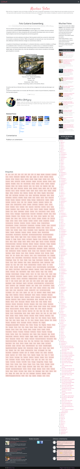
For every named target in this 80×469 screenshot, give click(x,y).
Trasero (7, 364)
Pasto (7, 320)
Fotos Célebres (18, 257)
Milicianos (28, 301)
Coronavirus (13, 227)
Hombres (50, 271)
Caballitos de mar (40, 200)
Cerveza (7, 213)
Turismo (42, 364)
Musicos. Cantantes (14, 308)
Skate (49, 350)
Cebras (15, 211)
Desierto (29, 232)
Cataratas (46, 209)
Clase (12, 218)
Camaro (24, 204)
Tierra (32, 359)
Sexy (7, 350)
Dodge (14, 239)
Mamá (11, 295)
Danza (47, 230)
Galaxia (29, 262)
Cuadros (8, 230)
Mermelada (41, 299)
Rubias (30, 343)
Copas (48, 225)
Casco (27, 209)
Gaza (15, 264)
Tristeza (25, 364)
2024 (61, 171)
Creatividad (23, 227)
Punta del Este (25, 334)
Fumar (51, 260)
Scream (40, 345)
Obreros (38, 313)
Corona (7, 227)
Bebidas (49, 190)
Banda (30, 188)
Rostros (22, 343)
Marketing (43, 297)
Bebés (45, 190)
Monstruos (8, 304)
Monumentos (20, 304)
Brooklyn (8, 200)
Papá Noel (11, 318)
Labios (7, 285)
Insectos (18, 278)
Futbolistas (20, 262)
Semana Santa (30, 348)
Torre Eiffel (24, 362)
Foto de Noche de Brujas (67, 346)
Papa (52, 315)
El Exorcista (52, 241)
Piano (27, 325)
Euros (37, 251)
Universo (12, 366)
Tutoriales (47, 364)
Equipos (13, 246)
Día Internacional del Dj (48, 234)
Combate (30, 220)
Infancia (54, 276)
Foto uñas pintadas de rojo (68, 368)
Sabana (38, 343)
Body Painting (36, 195)
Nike (44, 311)
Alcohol (41, 177)
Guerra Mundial (50, 267)
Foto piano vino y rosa (67, 352)
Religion (36, 336)
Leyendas (22, 288)
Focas (35, 255)
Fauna (22, 253)
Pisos (19, 327)
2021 (61, 211)
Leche (40, 285)
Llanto (7, 290)
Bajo (53, 186)
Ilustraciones (19, 276)
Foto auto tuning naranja (40, 124)
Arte (21, 183)
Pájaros (16, 315)
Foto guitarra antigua (67, 381)
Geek (18, 264)
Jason (27, 281)
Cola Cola (52, 218)
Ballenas (8, 188)
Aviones (37, 186)
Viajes (25, 371)
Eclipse (15, 241)
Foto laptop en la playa (67, 353)
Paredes (28, 318)
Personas (29, 322)
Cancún (7, 207)
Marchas (22, 297)
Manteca (38, 295)
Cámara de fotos (18, 204)
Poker (21, 329)
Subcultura (50, 352)
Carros (48, 207)
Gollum (51, 264)
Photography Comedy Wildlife (12, 325)
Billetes (39, 193)
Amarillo (31, 179)
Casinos (36, 209)
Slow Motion (8, 352)
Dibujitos (8, 237)
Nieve (41, 311)
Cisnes (52, 216)
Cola (48, 218)
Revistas (26, 338)
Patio (10, 320)
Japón (20, 281)
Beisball (54, 190)
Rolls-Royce (37, 341)
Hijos (17, 271)
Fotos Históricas (27, 257)
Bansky (40, 188)
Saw (37, 345)
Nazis (11, 311)
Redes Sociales (9, 336)
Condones (33, 223)
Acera (7, 177)
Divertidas (8, 239)
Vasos (42, 366)
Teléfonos (31, 357)
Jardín (24, 281)
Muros (48, 306)
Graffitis (21, 267)
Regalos (27, 336)
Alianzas (51, 177)
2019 (61, 248)
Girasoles (39, 264)
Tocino (50, 359)
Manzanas (50, 295)
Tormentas (12, 362)
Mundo (39, 306)
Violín (21, 373)
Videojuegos (38, 371)
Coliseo (16, 220)
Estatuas (45, 248)
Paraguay (23, 318)
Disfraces (44, 237)
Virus (27, 373)
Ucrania (52, 364)
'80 (6, 174)
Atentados (8, 186)
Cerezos (53, 211)
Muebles (8, 306)
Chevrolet (46, 213)
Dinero (24, 237)
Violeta (17, 373)
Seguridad (20, 348)
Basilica (28, 190)
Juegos (46, 281)
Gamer (41, 262)
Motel (37, 304)
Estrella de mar (12, 251)
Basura (36, 190)
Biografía (44, 193)
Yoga (30, 375)
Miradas (33, 301)
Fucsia (29, 260)
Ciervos (39, 216)
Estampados (39, 248)
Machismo (39, 292)
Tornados (18, 362)
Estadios (26, 248)
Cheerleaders (40, 213)
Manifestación (28, 295)
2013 (9, 174)
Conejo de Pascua (45, 223)
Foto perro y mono (66, 402)
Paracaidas (17, 318)
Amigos (40, 179)
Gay (11, 264)
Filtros (22, 255)
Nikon (47, 311)
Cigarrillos (44, 216)
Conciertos (22, 223)
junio (62, 145)
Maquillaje (8, 297)
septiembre (64, 157)
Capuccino (31, 207)
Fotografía (52, 255)
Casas (18, 209)
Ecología (20, 241)
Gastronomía (47, 262)
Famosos (18, 253)
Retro (22, 338)
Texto (7, 359)
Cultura (24, 230)
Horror (32, 274)
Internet (40, 278)
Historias (38, 271)
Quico (31, 334)
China (18, 216)
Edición (24, 241)
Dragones (35, 239)
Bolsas (52, 195)
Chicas (54, 213)
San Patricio (48, 343)
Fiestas (7, 255)
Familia (13, 253)
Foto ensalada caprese (67, 356)
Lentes (7, 288)
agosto (63, 142)
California (47, 202)
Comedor (36, 220)
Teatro (52, 355)
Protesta (39, 332)
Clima (20, 218)
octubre (63, 156)
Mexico (12, 301)
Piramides (11, 327)
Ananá (52, 179)
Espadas (8, 248)
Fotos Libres (34, 257)
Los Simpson (8, 292)
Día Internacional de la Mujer (35, 234)
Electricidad (19, 244)
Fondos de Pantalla (42, 255)
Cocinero (34, 218)
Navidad (7, 311)
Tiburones (28, 359)
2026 (61, 140)
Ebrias (11, 241)
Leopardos (16, 288)
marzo (63, 166)
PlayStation (49, 327)
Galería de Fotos (35, 262)
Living (49, 288)
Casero (31, 209)
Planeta (27, 327)
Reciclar (53, 334)
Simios (35, 350)
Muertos (21, 306)
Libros (27, 288)
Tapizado (33, 355)
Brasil (46, 197)
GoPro (7, 267)
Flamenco (26, 255)
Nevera (19, 311)
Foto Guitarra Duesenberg (68, 355)
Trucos (33, 364)
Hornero (28, 274)
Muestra (26, 306)
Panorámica (47, 315)
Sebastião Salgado (47, 345)
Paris (36, 318)
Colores (20, 220)
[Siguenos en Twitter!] (38, 442)
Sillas (15, 350)
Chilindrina (8, 216)
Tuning (37, 364)
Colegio (7, 220)
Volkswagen (32, 373)
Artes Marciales (27, 183)
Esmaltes (46, 246)
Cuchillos (16, 230)
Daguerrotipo (42, 230)
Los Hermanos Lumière (45, 290)
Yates (26, 375)
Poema (12, 329)
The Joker (18, 359)
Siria (46, 350)
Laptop (36, 285)
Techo (7, 357)
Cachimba (8, 202)
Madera (44, 292)
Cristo (43, 227)
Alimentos (8, 179)
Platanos (40, 327)
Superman (12, 355)
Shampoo (11, 350)
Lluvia (14, 290)
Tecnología (17, 357)
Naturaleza (49, 308)
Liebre (30, 288)
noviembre (64, 154)
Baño (48, 188)
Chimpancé (13, 216)
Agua (31, 177)
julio (62, 143)
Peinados (37, 320)
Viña (14, 373)
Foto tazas (64, 350)
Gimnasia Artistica (32, 264)
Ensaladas (53, 244)
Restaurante (12, 338)
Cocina (29, 218)
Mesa (46, 299)
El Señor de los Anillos (10, 244)
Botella (30, 197)
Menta (36, 299)
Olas (42, 313)
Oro (48, 313)
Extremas (49, 251)
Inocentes (13, 278)
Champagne (17, 213)
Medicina (24, 299)
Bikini (35, 193)
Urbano (19, 366)
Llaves (11, 290)
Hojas (46, 271)
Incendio (36, 276)
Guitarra (25, 26)
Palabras (21, 315)
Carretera (43, 207)
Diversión (50, 237)
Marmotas (49, 297)
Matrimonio (13, 299)
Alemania (46, 177)
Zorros (48, 375)
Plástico (36, 327)
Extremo (54, 251)
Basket (32, 190)
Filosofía (18, 255)
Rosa (14, 343)
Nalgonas (27, 308)
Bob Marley (21, 195)
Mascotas (8, 299)
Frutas (21, 260)
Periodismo (13, 322)
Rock (29, 341)
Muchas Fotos (40, 8)
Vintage (10, 373)
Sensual (44, 348)
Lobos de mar (20, 290)
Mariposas (37, 297)
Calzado (7, 204)
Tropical (29, 364)
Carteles (7, 209)
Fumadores (46, 260)
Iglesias (7, 276)
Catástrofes (51, 209)
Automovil (25, 186)
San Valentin (8, 345)
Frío (18, 260)
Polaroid (25, 329)
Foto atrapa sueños (66, 361)
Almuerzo (17, 179)
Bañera (44, 188)
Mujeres (30, 306)
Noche (11, 313)
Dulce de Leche (52, 239)
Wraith (23, 375)
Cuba (12, 230)
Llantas (52, 288)
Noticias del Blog (18, 313)
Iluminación (12, 276)
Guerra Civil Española (41, 267)
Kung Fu (24, 283)
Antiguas (34, 181)
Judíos (42, 281)
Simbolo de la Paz (29, 350)
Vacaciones (29, 366)
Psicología (49, 332)
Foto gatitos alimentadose (68, 396)
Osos (51, 313)
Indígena (49, 276)
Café (22, 202)
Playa (45, 327)
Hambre (42, 269)
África (27, 177)
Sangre (13, 345)
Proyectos (44, 332)
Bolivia (48, 195)
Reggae (31, 336)
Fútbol (15, 262)
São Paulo (18, 345)
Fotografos (8, 257)
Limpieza (39, 288)
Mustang (22, 308)
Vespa (11, 371)
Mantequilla (44, 295)
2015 (16, 174)
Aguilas (34, 177)
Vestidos (16, 371)
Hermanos (12, 271)
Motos (40, 304)
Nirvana (7, 313)
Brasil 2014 (51, 197)
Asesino (42, 183)
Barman (17, 190)
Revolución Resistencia (40, 338)
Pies (40, 325)
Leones (11, 288)
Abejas (38, 174)
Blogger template (63, 467)
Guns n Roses (17, 269)
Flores (31, 255)
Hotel (38, 274)
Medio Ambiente (30, 299)
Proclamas (20, 332)
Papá (7, 318)
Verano (43, 369)
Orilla (45, 313)
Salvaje (42, 343)
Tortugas (34, 362)
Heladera (54, 269)
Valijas (34, 366)
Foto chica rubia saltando (68, 385)
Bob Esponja (15, 195)
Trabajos (46, 362)
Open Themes (71, 467)
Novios (24, 313)
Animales (23, 181)
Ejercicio (41, 241)
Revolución (32, 338)
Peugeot (43, 322)
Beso (21, 193)
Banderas (35, 188)
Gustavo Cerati (24, 269)
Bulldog (28, 200)
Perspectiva (35, 322)
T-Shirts (20, 355)
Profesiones (33, 332)
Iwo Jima (16, 281)
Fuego (33, 260)
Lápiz (32, 285)
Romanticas (47, 341)
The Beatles (12, 359)
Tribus (20, 364)
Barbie (54, 188)
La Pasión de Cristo (49, 283)
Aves (33, 186)
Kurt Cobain (30, 283)
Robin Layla (20, 341)
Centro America (42, 211)
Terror (46, 357)
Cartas (52, 207)
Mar (12, 297)
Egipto (37, 241)
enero (62, 169)
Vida (33, 371)
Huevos (42, 274)
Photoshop (22, 325)
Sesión (52, 348)
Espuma (16, 248)
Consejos (16, 225)
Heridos (7, 271)
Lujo (29, 292)
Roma (42, 341)
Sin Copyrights (41, 350)
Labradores (12, 285)
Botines (38, 197)
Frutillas (25, 260)
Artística (38, 183)
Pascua (49, 318)
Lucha (21, 292)
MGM (16, 301)
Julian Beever (8, 283)
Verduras (53, 369)
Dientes (16, 237)
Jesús (31, 281)
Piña (7, 327)
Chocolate (23, 216)
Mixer (37, 301)
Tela (21, 357)
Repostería (46, 336)
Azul (41, 186)
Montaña (14, 304)
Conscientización (9, 225)
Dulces (7, 241)
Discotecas (34, 237)
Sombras (37, 352)
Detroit (39, 232)
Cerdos (48, 211)
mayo (62, 147)
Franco (49, 257)
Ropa (52, 341)
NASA (39, 308)
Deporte (12, 232)
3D (35, 174)
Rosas (17, 343)
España (12, 248)
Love (13, 292)
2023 (32, 174)
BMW (7, 195)
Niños (51, 311)
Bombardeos (9, 197)
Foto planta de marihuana (68, 373)
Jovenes (38, 281)
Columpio (25, 220)
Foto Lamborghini (66, 377)
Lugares (25, 292)
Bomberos (15, 197)
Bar (51, 188)
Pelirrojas (47, 320)
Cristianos (38, 227)
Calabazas (30, 202)
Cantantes (22, 207)
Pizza (23, 327)
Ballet (12, 188)
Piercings (36, 325)
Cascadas (23, 209)
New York (24, 311)
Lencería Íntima (46, 285)
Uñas (16, 366)
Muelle (12, 306)
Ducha (39, 239)
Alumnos (27, 179)
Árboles (50, 181)
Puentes (7, 334)
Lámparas (28, 285)
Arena (54, 181)
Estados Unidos (32, 248)
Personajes (23, 322)
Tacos (28, 355)
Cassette (41, 209)
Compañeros (46, 220)
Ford (48, 255)
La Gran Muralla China (39, 283)
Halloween (36, 269)
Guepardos (29, 267)
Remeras (41, 336)
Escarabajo (23, 246)
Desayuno (24, 232)
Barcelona (8, 190)
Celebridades (21, 211)
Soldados (32, 352)
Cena (36, 211)
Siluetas (22, 350)
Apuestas (45, 181)
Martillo (54, 297)
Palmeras (26, 315)
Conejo (38, 223)
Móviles (45, 304)
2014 (12, 174)
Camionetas (35, 204)
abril (62, 148)
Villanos (51, 371)
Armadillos (13, 183)
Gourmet (16, 267)
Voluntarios (38, 373)
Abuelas (42, 174)
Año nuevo (39, 181)
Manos (33, 295)
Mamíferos (15, 295)
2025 (61, 151)
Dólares (23, 239)
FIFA (11, 255)
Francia (40, 257)
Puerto (16, 334)
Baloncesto (20, 188)
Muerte (16, 306)
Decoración (52, 230)
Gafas (25, 262)
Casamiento (13, 209)
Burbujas (34, 200)
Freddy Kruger (9, 260)
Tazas (46, 355)
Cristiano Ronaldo (31, 227)
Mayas (19, 299)
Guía (7, 269)
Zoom (44, 375)
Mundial (35, 306)
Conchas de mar (9, 223)
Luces (17, 292)
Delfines (7, 232)
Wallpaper (44, 373)
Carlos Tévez (37, 207)
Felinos (26, 253)
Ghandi (25, 264)
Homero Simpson (15, 274)
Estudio (29, 251)
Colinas (11, 220)
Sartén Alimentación (30, 345)
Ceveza (12, 213)
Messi (50, 299)
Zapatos (34, 375)
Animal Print (17, 181)
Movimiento (50, 304)
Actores (11, 177)
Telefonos (25, 357)
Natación (44, 308)
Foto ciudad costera (66, 358)
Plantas (31, 327)
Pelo (51, 320)
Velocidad (8, 369)
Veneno (24, 369)
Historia (33, 271)
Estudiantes (24, 251)
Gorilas (11, 267)
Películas (42, 320)
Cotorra (18, 227)
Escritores (35, 246)
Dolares (19, 239)
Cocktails (39, 218)
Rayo (49, 334)
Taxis (42, 355)
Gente (21, 264)
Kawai (13, 283)
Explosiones (43, 251)
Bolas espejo (43, 195)
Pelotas (54, 320)
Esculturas (40, 246)
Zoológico (39, 375)
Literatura (44, 288)
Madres (49, 292)
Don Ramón (29, 239)
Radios (34, 334)
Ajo (38, 177)
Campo (46, 204)
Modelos (45, 301)
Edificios (28, 241)
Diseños (39, 237)
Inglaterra (8, 278)
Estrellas (19, 251)
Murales (44, 306)
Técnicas (12, 357)
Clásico (16, 218)
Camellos (29, 204)
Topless (7, 362)
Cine (49, 216)
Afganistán (23, 177)
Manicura (21, 295)
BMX (10, 195)
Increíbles (41, 276)
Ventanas (39, 369)
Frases (54, 257)
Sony (41, 352)
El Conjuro (46, 241)
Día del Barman (17, 234)
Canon (17, 207)
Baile (50, 186)
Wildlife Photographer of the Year (13, 375)
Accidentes (54, 174)
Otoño (54, 313)
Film (14, 255)
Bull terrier (24, 200)
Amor (48, 179)
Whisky (48, 373)
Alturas (22, 179)
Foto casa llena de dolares (34, 124)
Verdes (48, 369)
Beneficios (16, 193)
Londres (26, 290)
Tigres (36, 359)
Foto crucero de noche (67, 400)
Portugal (34, 329)
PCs (29, 320)
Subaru (45, 352)
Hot (35, 274)
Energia (48, 244)
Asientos (47, 183)
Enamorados (42, 244)
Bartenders (22, 190)
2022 (29, 174)
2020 (26, 174)
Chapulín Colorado (25, 213)
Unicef (7, 366)
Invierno (45, 278)
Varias (38, 366)
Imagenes (30, 26)
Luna (32, 292)
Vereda (7, 371)
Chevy (50, 213)
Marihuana (27, 297)
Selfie (24, 348)
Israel (7, 281)
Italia (12, 281)
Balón (15, 188)
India (45, 276)
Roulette (26, 343)
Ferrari (42, 253)
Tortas (29, 362)
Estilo (7, 251)
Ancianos (8, 181)
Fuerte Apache (39, 260)
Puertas (12, 334)
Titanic (43, 359)
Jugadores (51, 281)
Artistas (33, 183)
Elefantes (31, 244)
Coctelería (44, 218)
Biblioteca (25, 193)
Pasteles (54, 318)
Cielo (32, 216)
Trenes (11, 364)
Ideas (54, 274)
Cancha (50, 204)
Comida (40, 220)
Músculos (53, 306)
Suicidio (7, 355)
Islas (53, 278)
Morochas (26, 304)
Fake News (8, 253)
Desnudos (34, 232)
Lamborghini (22, 285)
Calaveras (35, 202)
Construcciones (23, 225)
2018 (61, 267)
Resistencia (52, 336)
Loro (37, 290)
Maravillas (16, 297)
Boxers (42, 197)
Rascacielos (44, 334)
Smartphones (15, 352)
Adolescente (17, 177)
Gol (47, 264)
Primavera (15, 332)
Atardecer (52, 183)
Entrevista (8, 246)
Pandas (36, 315)
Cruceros (47, 227)
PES (39, 322)
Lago (17, 285)
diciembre (63, 153)
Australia (20, 186)
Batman (41, 190)
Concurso (28, 223)
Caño (26, 207)
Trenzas (16, 364)
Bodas (30, 195)
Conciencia (16, 223)
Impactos (30, 276)
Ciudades (8, 218)
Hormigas (22, 274)
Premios (48, 329)
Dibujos (12, 237)
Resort (7, 338)
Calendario (41, 202)
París (40, 318)
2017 (22, 174)
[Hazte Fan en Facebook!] (41, 442)
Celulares (27, 211)
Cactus (18, 202)
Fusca (11, 262)
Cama (11, 204)
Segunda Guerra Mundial (11, 348)
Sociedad (21, 352)
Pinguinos (44, 325)
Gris (24, 267)
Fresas (14, 260)
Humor (50, 274)
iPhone (49, 278)
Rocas (25, 341)
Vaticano (46, 366)
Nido (37, 311)
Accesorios (48, 174)
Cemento (32, 211)
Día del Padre (25, 234)
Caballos (47, 200)
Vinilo (55, 371)
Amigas (35, 179)
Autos (30, 186)
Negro (15, 311)
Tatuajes (38, 355)
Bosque (25, 197)
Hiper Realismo (22, 271)
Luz (35, 292)
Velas (51, 366)
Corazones (53, 225)
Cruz (51, 227)
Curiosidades (30, 230)
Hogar (42, 271)
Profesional (26, 332)
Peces (32, 320)
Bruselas (13, 200)
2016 (19, 174)
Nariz (36, 308)
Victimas (30, 371)
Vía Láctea (21, 371)
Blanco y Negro (50, 193)
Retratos (18, 338)
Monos (49, 301)
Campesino (41, 204)
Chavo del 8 (33, 213)
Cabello (52, 200)
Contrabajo (37, 225)
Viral (24, 373)
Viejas (43, 371)
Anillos (12, 181)
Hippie (28, 271)
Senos (40, 348)
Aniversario (28, 181)
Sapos (23, 345)
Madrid (53, 292)
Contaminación (31, 225)
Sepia (48, 348)
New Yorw (30, 311)
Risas (55, 338)
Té (49, 355)
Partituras (44, 318)
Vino (7, 373)
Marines (32, 297)
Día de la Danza (45, 232)
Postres (39, 329)
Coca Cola (24, 218)
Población (8, 329)
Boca (27, 195)
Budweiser (18, 200)
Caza (11, 211)
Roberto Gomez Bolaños (11, 341)
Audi (16, 186)
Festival (52, 253)
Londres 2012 (32, 290)
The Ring (23, 359)
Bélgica (7, 193)
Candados (12, 207)
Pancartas (31, 315)
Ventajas (34, 369)
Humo (46, 274)
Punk (20, 334)
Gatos (52, 262)
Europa (33, 251)
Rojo (32, 341)
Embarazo (36, 244)
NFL (34, 311)
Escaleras (18, 246)
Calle (51, 202)
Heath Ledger (48, 269)
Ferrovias (47, 253)
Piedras (31, 325)
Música (43, 26)
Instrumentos (37, 26)
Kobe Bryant (19, 283)
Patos (14, 320)
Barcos (13, 190)
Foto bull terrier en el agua (68, 379)
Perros (18, 322)
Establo (21, 248)
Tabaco (24, 355)
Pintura (53, 325)
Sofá (26, 352)
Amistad (44, 179)
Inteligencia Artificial (33, 278)
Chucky (28, 216)
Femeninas (31, 253)
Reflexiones (16, 336)
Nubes (28, 313)
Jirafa (34, 281)
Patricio (18, 320)
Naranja (32, 308)
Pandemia (41, 315)
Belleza (11, 193)
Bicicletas (31, 193)
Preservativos (9, 332)
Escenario (29, 246)
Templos (42, 357)
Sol (28, 352)
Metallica (8, 301)
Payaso (22, 320)
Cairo (25, 202)
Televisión (36, 357)
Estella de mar (51, 248)
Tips (40, 359)
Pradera (43, 329)
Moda (40, 301)
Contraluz (43, 225)
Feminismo (37, 253)
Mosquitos (32, 304)
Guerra (34, 267)
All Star (12, 179)
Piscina (15, 327)
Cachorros (13, 202)
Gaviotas (8, 264)
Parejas (32, 318)
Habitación (31, 269)
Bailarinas (45, 186)
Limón (34, 288)
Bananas (26, 188)
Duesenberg (16, 26)
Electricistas (25, 244)
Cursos (36, 230)
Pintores (49, 325)
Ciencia (35, 216)
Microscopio (21, 301)
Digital (21, 237)
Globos (44, 264)
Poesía (16, 329)
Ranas (39, 334)
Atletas (12, 186)
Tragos (50, 362)
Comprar (52, 220)
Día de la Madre (9, 234)
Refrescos (22, 336)
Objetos (33, 313)
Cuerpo (20, 230)
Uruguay (24, 366)
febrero (63, 150)
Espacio (50, 246)
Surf (17, 355)
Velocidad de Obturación (16, 369)
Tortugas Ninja (40, 362)
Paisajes (12, 315)
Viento (47, 371)
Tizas (47, 359)
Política (29, 329)
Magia (7, 295)
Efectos (33, 241)
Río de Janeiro (50, 338)
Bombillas (20, 197)
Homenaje (8, 274)
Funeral (7, 262)
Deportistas (17, 232)
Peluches (8, 322)
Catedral (7, 211)
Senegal (36, 348)
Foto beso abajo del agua (68, 359)
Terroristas (51, 357)
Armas (18, 183)
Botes (33, 197)
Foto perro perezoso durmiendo (9, 125)
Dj (11, 239)
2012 (62, 426)
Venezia (29, 369)
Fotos (21, 26)
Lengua (52, 285)
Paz (26, 320)
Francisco (45, 257)
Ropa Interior (9, 343)
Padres (7, 315)
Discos (28, 237)
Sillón (18, 350)
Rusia (34, 343)
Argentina (8, 183)
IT (9, 281)
